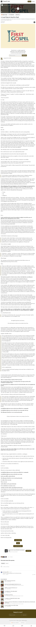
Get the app (28, 550)
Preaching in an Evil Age (8, 594)
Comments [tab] (3, 563)
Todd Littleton (21, 585)
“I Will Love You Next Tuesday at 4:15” (10, 587)
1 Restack (11, 556)
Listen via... (18, 14)
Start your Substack (15, 622)
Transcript (12, 14)
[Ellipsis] (35, 572)
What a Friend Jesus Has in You (9, 580)
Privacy (17, 620)
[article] (18, 581)
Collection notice (24, 620)
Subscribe (29, 1)
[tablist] (5, 563)
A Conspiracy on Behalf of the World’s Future (12, 598)
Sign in (33, 1)
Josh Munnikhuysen (14, 585)
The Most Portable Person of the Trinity (11, 605)
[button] (2, 8)
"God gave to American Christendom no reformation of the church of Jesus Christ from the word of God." (19, 602)
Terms (20, 620)
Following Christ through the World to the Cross (12, 584)
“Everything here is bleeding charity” (10, 591)
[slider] (17, 11)
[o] (2, 581)
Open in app (5, 14)
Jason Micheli (3, 21)
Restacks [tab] (7, 563)
